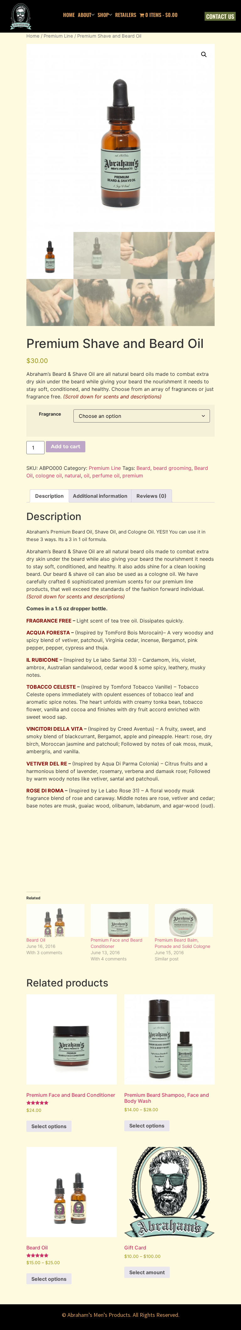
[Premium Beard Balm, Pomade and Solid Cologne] (184, 920)
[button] (204, 54)
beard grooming (172, 468)
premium (132, 475)
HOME (69, 14)
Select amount (147, 1272)
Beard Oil (35, 940)
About (84, 14)
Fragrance (50, 414)
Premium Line (58, 36)
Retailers (125, 14)
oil (86, 475)
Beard (143, 468)
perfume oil (106, 475)
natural (73, 475)
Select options (49, 1126)
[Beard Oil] (55, 920)
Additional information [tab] (100, 496)
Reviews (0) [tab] (152, 496)
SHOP (103, 14)
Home (33, 36)
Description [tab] (49, 496)
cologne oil (48, 475)
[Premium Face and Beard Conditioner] (120, 920)
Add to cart (65, 446)
